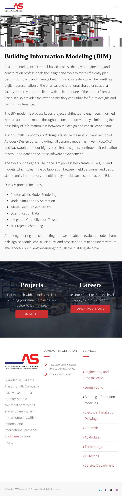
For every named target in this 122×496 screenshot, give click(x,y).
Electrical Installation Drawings (100, 415)
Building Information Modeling (100, 400)
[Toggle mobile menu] (116, 6)
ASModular (93, 437)
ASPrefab (91, 428)
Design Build (94, 387)
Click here (11, 436)
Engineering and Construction (97, 375)
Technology (93, 446)
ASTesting (92, 456)
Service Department (99, 465)
